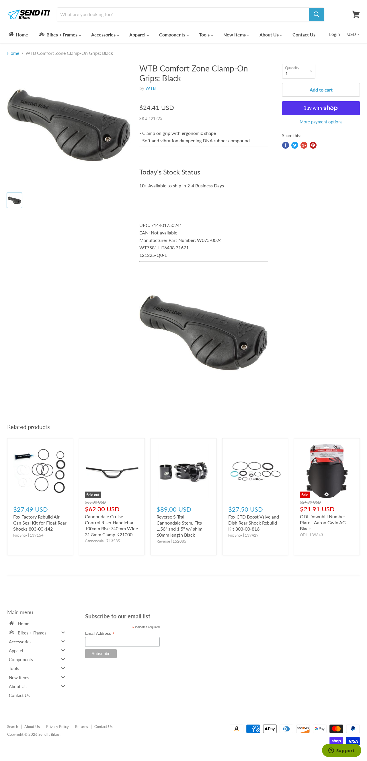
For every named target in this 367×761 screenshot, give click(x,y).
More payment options (321, 121)
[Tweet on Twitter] (294, 145)
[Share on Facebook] (285, 145)
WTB (150, 88)
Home (13, 53)
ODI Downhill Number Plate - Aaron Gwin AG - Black (324, 522)
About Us (32, 726)
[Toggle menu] (63, 632)
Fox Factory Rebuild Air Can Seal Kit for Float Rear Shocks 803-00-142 (40, 522)
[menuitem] (18, 34)
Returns (81, 726)
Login (334, 34)
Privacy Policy (57, 726)
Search (12, 726)
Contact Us (103, 726)
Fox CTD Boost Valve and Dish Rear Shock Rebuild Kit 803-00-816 (253, 522)
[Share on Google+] (303, 145)
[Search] (316, 14)
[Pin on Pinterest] (313, 145)
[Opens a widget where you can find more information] (341, 751)
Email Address (99, 633)
